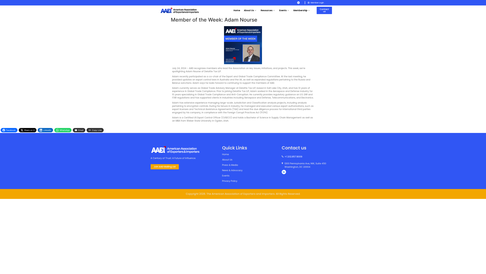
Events (283, 10)
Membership (300, 10)
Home (237, 10)
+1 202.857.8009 (293, 156)
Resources (266, 10)
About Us (249, 10)
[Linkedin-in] (298, 2)
